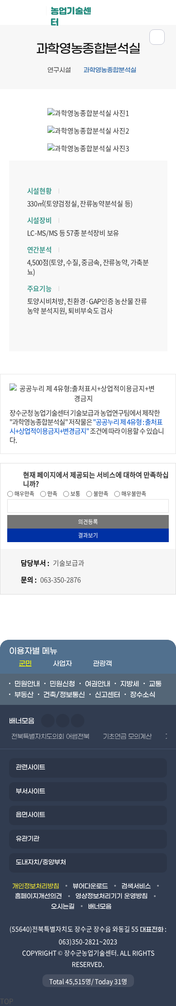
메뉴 (136, 12)
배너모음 (99, 907)
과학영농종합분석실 (109, 70)
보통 (74, 494)
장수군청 (26, 14)
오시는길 (62, 907)
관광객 (102, 664)
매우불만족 (133, 494)
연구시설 (59, 70)
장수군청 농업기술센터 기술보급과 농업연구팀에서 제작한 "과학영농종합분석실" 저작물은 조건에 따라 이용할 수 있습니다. (86, 426)
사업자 (62, 664)
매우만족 (23, 494)
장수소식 (142, 695)
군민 (25, 664)
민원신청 (62, 684)
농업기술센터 (71, 15)
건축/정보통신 (64, 695)
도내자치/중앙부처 (41, 862)
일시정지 (77, 720)
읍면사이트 (30, 815)
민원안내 (27, 684)
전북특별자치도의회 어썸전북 (50, 737)
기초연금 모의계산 (127, 737)
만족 (51, 494)
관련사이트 (30, 767)
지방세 (129, 684)
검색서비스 (136, 886)
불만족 (100, 494)
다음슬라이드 (62, 720)
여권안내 (97, 684)
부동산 (23, 695)
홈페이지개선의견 (38, 896)
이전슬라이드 (48, 720)
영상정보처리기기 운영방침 (111, 896)
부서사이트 (30, 791)
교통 (155, 684)
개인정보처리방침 (35, 886)
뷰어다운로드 (90, 886)
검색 (164, 12)
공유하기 (157, 37)
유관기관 (27, 839)
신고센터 (107, 695)
